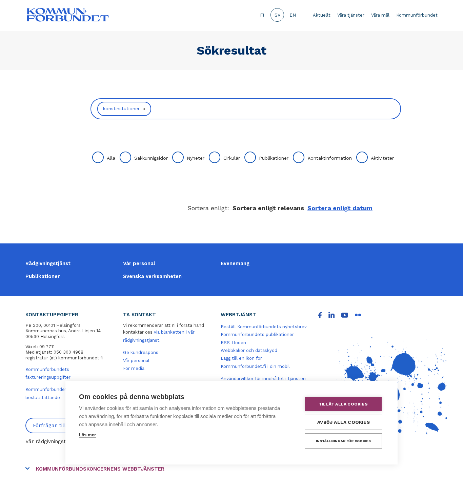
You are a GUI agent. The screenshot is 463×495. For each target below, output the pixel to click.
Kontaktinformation (329, 158)
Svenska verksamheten (152, 276)
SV (277, 15)
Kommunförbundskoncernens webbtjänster (100, 469)
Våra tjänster (350, 15)
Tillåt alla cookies (343, 404)
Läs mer (87, 434)
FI (262, 15)
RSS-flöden (233, 342)
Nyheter (195, 158)
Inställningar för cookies (343, 441)
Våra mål (380, 15)
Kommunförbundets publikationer (257, 334)
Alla (111, 158)
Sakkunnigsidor (151, 158)
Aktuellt (321, 15)
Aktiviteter (382, 158)
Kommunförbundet (417, 15)
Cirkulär (231, 158)
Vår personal (139, 263)
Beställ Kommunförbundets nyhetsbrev (264, 326)
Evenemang (235, 263)
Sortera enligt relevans (268, 208)
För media (133, 368)
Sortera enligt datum (340, 208)
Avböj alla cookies (343, 422)
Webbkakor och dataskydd (249, 350)
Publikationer (273, 158)
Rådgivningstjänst (48, 263)
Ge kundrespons (140, 352)
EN (292, 15)
